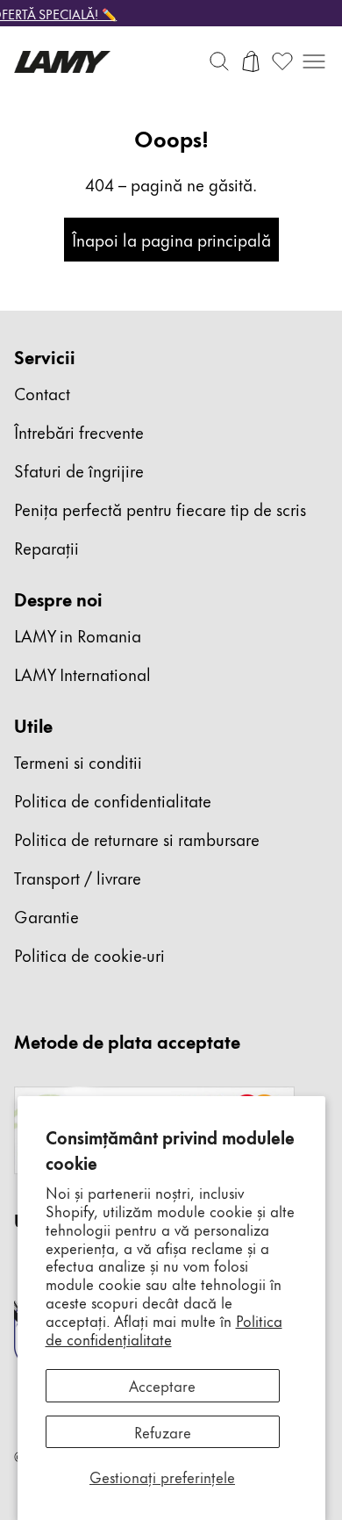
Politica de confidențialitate (164, 1329)
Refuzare (162, 1431)
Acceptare (162, 1384)
